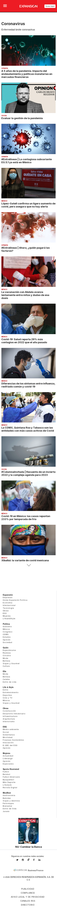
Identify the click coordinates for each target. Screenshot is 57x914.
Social (6, 732)
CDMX (6, 634)
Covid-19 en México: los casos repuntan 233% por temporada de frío (25, 518)
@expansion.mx (28, 859)
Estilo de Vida (10, 809)
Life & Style (8, 687)
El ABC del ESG (10, 745)
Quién (5, 647)
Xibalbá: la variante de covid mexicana (25, 560)
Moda (5, 658)
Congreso (7, 632)
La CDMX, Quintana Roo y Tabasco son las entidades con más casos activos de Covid (27, 429)
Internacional (9, 605)
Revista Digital (50, 6)
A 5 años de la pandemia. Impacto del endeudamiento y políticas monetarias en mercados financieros (26, 73)
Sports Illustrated (11, 769)
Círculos (7, 655)
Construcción (9, 711)
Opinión (4, 68)
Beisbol (6, 774)
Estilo (5, 690)
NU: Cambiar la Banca (28, 846)
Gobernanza (9, 735)
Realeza (7, 653)
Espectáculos (9, 650)
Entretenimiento (11, 692)
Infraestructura (10, 716)
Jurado (6, 811)
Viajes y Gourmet (11, 663)
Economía (7, 603)
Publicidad (27, 889)
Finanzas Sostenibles (13, 740)
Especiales (8, 764)
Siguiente (29, 565)
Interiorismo (9, 721)
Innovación (8, 743)
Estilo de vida (9, 682)
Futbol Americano (11, 777)
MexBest (7, 792)
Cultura (6, 666)
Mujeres (7, 616)
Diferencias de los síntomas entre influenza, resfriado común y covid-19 (28, 385)
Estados (7, 637)
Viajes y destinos (11, 801)
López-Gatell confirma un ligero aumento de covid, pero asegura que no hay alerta (28, 205)
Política (6, 623)
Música (6, 700)
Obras (6, 611)
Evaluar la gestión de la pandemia (22, 118)
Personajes (8, 803)
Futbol (6, 772)
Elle (4, 671)
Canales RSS (27, 901)
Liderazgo (8, 758)
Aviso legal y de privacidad (28, 897)
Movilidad (8, 737)
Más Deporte (9, 782)
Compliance (28, 893)
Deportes (7, 695)
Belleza (6, 661)
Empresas (7, 597)
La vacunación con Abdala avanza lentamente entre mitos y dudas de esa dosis (25, 295)
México (4, 201)
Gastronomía (9, 795)
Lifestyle (7, 785)
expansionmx (19, 860)
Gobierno (7, 627)
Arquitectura (9, 719)
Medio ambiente (11, 729)
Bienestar (7, 806)
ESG (5, 613)
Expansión (8, 594)
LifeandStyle (9, 619)
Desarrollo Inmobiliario (14, 714)
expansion (41, 860)
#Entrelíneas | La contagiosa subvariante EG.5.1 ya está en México (26, 161)
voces (4, 115)
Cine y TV (7, 698)
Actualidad (8, 756)
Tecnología (8, 608)
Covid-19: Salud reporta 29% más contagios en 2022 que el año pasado (24, 341)
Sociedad (7, 642)
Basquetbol (8, 780)
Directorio (28, 905)
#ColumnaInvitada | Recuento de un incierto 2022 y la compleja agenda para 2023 (28, 473)
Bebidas (7, 798)
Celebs (6, 679)
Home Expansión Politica (15, 600)
